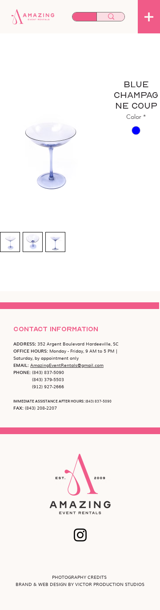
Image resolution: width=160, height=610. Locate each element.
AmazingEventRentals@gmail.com (67, 365)
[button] (148, 16)
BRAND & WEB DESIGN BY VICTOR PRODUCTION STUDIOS (80, 584)
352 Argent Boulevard (61, 343)
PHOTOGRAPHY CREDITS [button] (80, 576)
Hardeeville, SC (102, 343)
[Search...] (110, 16)
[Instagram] (80, 535)
